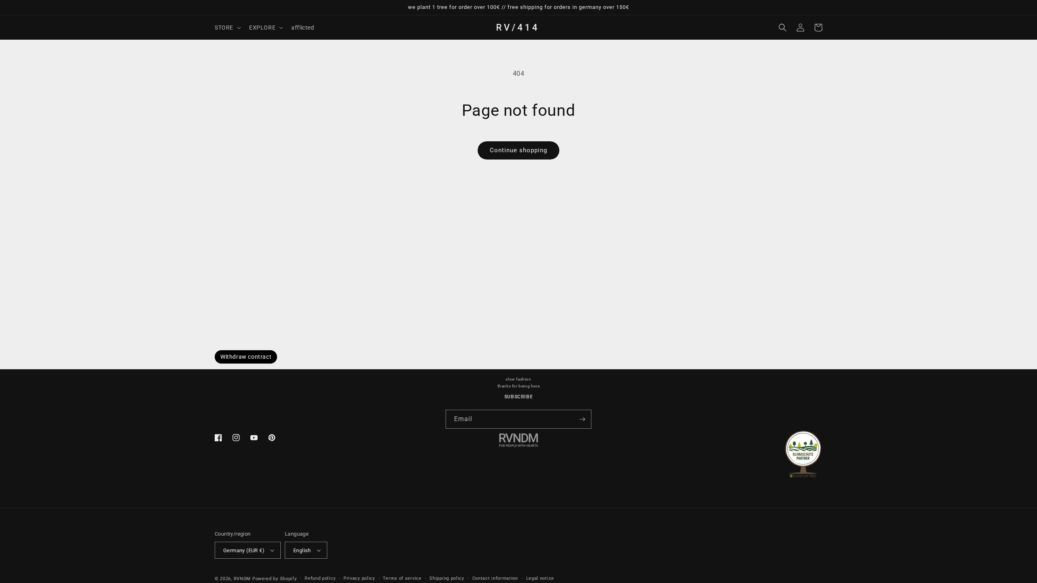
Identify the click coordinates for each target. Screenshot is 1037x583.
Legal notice (540, 578)
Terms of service (402, 578)
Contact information (495, 578)
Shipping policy (446, 578)
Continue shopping (518, 150)
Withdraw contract (245, 356)
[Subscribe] (582, 419)
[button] (227, 27)
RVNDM (242, 578)
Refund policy (320, 578)
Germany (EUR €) (244, 550)
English (302, 550)
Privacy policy (359, 578)
